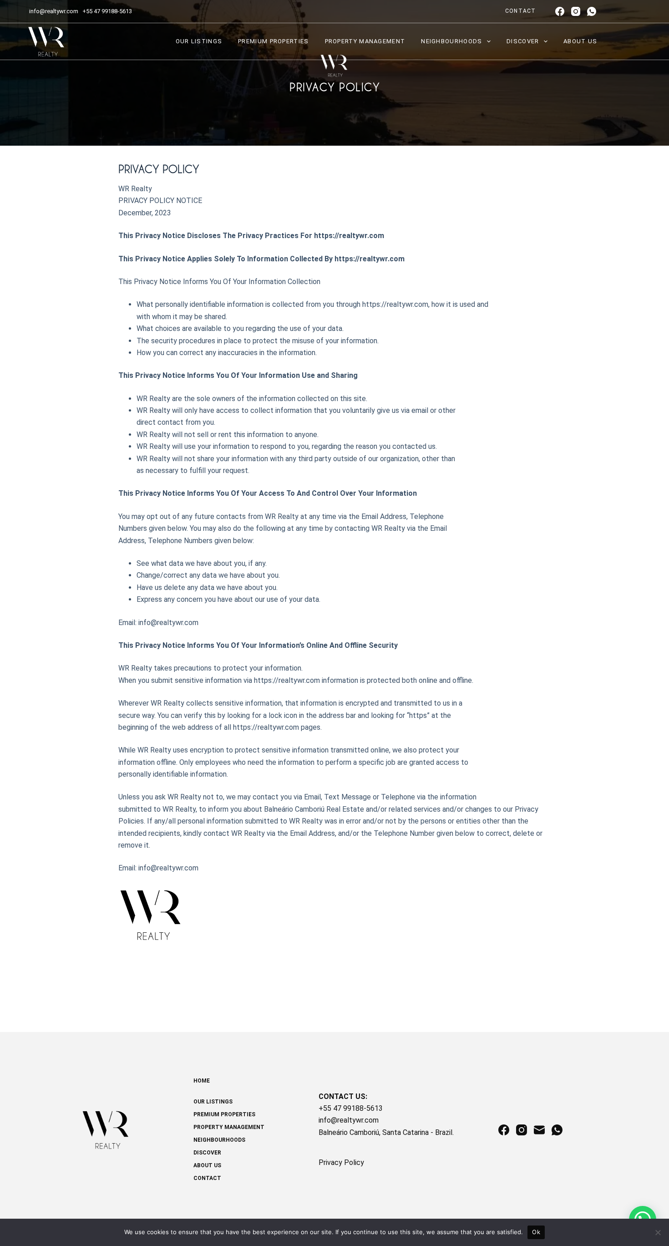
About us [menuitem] (580, 41)
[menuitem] (258, 1085)
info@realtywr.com (54, 11)
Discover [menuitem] (523, 41)
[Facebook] (559, 11)
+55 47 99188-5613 (107, 11)
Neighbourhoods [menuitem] (451, 41)
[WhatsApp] (591, 11)
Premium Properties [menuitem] (273, 41)
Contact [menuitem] (520, 11)
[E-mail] (539, 1129)
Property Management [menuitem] (365, 41)
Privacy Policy (341, 1162)
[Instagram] (575, 11)
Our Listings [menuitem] (199, 41)
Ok (536, 1232)
